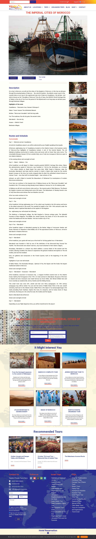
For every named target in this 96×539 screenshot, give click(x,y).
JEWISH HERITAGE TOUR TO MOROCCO (74, 373)
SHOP (74, 7)
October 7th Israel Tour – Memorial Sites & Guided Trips (48, 457)
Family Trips (75, 488)
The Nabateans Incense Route (75, 456)
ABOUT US (27, 7)
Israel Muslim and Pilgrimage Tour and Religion (57, 491)
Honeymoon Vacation (78, 490)
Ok (78, 536)
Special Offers (76, 503)
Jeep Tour (75, 497)
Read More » (21, 385)
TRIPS (46, 7)
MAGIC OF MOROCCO (48, 410)
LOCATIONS (37, 7)
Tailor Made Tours (77, 505)
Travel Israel (76, 512)
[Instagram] (38, 478)
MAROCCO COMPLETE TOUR (48, 372)
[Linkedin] (45, 478)
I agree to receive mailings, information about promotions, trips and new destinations (17, 508)
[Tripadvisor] (41, 478)
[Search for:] (20, 1)
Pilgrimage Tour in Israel (58, 516)
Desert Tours (76, 486)
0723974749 (63, 2)
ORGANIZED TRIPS (57, 7)
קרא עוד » (12, 465)
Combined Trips (77, 480)
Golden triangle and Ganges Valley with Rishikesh (20, 457)
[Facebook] (31, 478)
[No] (94, 536)
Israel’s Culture (56, 482)
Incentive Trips (76, 493)
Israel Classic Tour (57, 501)
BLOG (68, 7)
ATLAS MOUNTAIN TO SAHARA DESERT (21, 411)
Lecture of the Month (78, 499)
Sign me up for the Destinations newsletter (17, 514)
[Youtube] (34, 478)
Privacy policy (84, 536)
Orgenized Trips (77, 501)
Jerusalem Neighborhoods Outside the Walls (58, 497)
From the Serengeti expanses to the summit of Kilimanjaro (21, 373)
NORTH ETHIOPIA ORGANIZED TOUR (74, 411)
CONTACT (82, 7)
